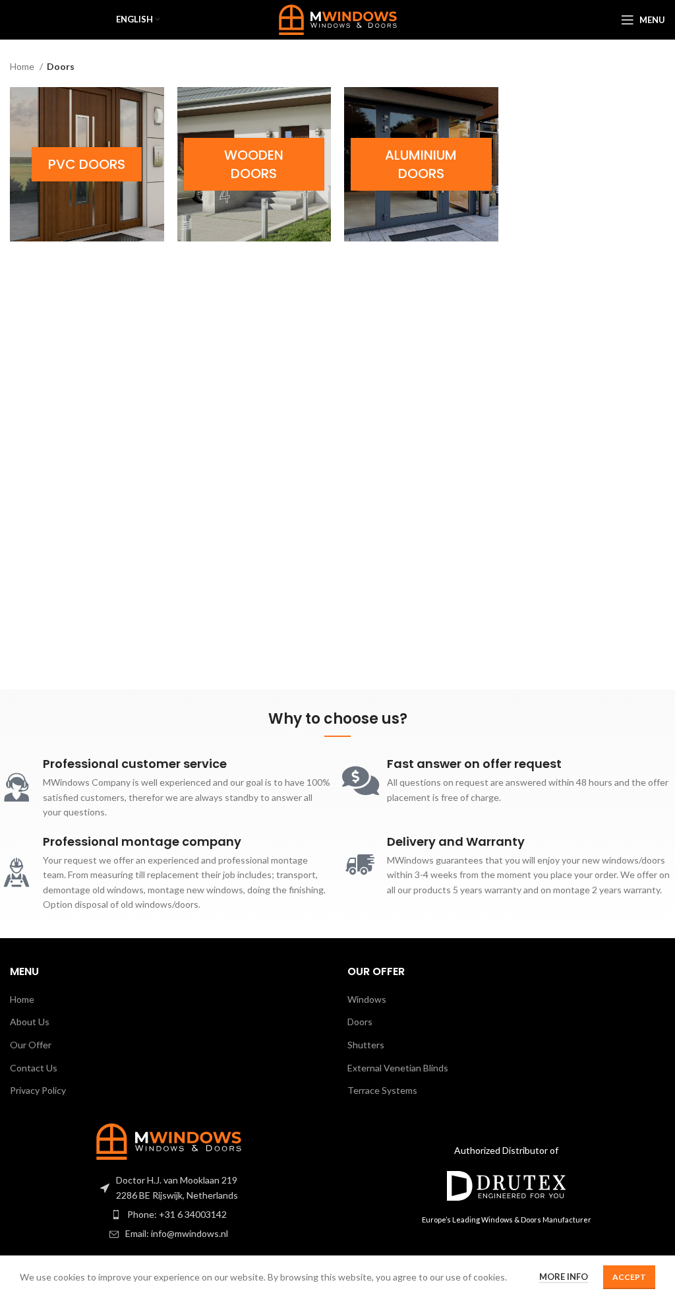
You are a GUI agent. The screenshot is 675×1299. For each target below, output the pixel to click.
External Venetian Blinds (397, 1067)
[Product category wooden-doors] (254, 164)
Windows (366, 999)
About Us (29, 1021)
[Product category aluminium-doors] (421, 164)
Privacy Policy (38, 1090)
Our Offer (30, 1044)
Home (23, 66)
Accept (629, 1277)
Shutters (365, 1044)
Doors (359, 1021)
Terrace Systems (382, 1090)
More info (563, 1276)
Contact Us (33, 1067)
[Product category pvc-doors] (87, 164)
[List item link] (169, 1214)
